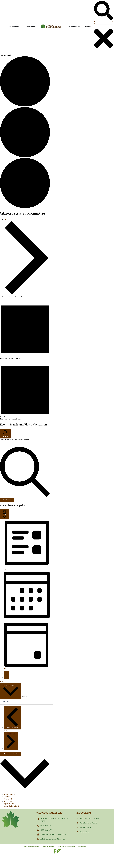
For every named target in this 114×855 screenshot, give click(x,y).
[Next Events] (6, 677)
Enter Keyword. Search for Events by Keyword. (14, 440)
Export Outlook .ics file (12, 806)
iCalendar (7, 796)
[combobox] (103, 22)
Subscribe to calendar (10, 754)
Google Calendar (9, 794)
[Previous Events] (6, 673)
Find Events (7, 500)
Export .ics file (9, 804)
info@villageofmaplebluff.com (66, 846)
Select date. (25, 696)
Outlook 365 (8, 799)
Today (2, 682)
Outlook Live (8, 801)
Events (6, 219)
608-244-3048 (82, 846)
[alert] (25, 330)
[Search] (103, 19)
